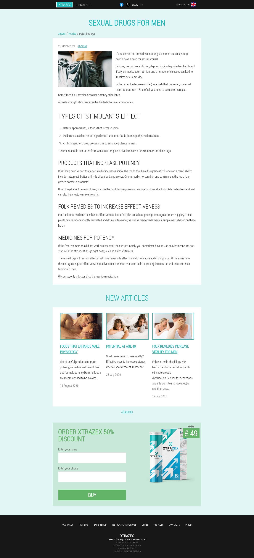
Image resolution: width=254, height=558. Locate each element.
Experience (100, 524)
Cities (145, 524)
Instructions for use (124, 524)
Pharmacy (67, 524)
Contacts (174, 524)
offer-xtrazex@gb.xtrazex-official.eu (127, 539)
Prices (189, 524)
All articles (127, 412)
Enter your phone (68, 468)
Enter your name (67, 449)
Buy (92, 494)
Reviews (83, 524)
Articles (158, 524)
